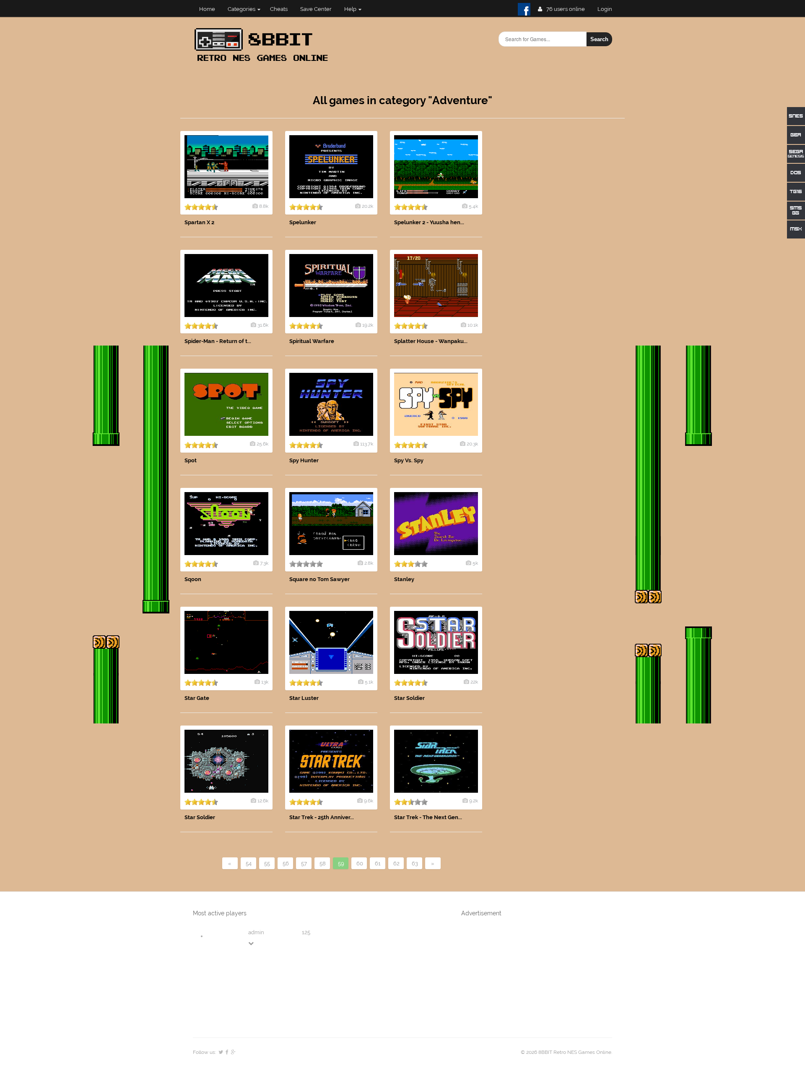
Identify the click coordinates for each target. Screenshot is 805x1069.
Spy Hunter (304, 460)
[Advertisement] (562, 257)
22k (474, 682)
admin (256, 932)
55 (267, 863)
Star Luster (304, 698)
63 (415, 863)
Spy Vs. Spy (408, 460)
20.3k (472, 444)
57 (304, 863)
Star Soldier (409, 698)
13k (264, 682)
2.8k (368, 563)
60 (359, 863)
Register (608, 9)
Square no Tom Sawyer (319, 579)
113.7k (366, 444)
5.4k (473, 206)
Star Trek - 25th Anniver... (321, 817)
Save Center (316, 9)
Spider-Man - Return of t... (217, 341)
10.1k (472, 325)
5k (475, 563)
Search (599, 39)
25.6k (262, 444)
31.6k (262, 325)
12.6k (262, 801)
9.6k (368, 801)
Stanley (404, 579)
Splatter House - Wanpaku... (430, 341)
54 (249, 863)
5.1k (369, 682)
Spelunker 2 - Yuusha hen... (429, 222)
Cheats (279, 9)
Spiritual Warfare (311, 341)
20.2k (367, 206)
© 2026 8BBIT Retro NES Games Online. (566, 1052)
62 (396, 863)
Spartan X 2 (199, 222)
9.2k (473, 801)
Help (350, 9)
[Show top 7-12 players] (251, 943)
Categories (241, 9)
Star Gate (196, 698)
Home (207, 9)
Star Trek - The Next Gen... (428, 817)
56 (286, 863)
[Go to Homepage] (264, 62)
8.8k (263, 206)
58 (322, 863)
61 (378, 863)
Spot (190, 460)
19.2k (367, 325)
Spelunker (302, 222)
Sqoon (192, 579)
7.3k (264, 563)
